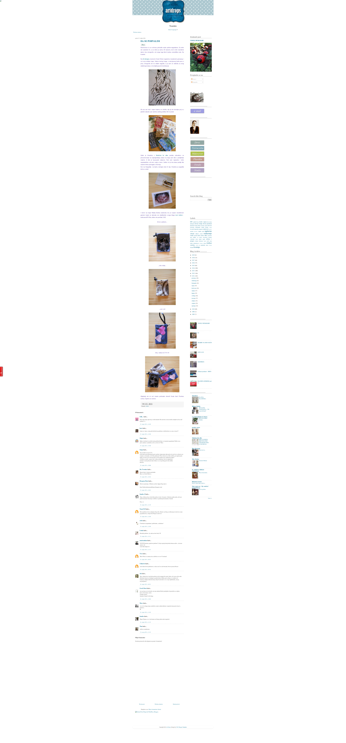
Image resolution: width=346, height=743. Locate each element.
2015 (193, 265)
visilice (209, 243)
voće (197, 245)
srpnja (193, 291)
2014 (193, 268)
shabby (202, 235)
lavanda (192, 229)
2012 (193, 273)
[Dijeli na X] (148, 404)
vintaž (204, 243)
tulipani (196, 241)
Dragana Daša (144, 481)
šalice (207, 245)
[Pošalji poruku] (142, 404)
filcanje (196, 225)
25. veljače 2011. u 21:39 (145, 505)
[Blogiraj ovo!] (146, 404)
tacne (197, 239)
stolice (200, 237)
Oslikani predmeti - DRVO (204, 371)
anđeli (194, 222)
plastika (195, 235)
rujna (193, 285)
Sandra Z (142, 494)
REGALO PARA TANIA (203, 419)
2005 (193, 314)
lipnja (193, 293)
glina (206, 225)
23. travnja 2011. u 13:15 (145, 632)
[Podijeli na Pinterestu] (152, 404)
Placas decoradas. (203, 472)
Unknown (142, 564)
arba (141, 520)
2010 (193, 309)
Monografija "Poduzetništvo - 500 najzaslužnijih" (204, 409)
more (199, 231)
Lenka (141, 530)
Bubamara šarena (197, 482)
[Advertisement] (148, 690)
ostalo (147, 406)
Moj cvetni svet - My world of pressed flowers (200, 487)
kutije (206, 227)
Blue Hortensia (196, 448)
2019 (193, 255)
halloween (210, 225)
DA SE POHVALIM (150, 41)
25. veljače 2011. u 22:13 (145, 549)
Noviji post (142, 704)
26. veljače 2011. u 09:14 (145, 569)
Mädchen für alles (197, 438)
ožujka (193, 301)
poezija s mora (196, 427)
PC (198, 333)
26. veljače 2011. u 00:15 (145, 559)
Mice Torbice (195, 459)
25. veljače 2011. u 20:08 (145, 465)
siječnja (194, 306)
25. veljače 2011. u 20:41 (145, 490)
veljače (194, 303)
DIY (191, 222)
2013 (193, 271)
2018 (193, 257)
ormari (201, 233)
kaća (141, 428)
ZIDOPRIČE (201, 362)
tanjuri (200, 239)
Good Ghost (143, 588)
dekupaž (192, 223)
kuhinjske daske (199, 227)
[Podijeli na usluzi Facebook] (150, 404)
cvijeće (205, 222)
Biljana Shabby (196, 406)
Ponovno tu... (202, 450)
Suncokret (195, 396)
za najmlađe (202, 245)
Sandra (142, 616)
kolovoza (194, 288)
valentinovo (196, 243)
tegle (204, 239)
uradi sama (209, 241)
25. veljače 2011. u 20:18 (145, 477)
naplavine (208, 231)
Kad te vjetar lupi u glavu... (198, 483)
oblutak (192, 233)
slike (205, 235)
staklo (194, 237)
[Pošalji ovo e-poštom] (145, 404)
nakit (203, 231)
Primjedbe (195, 82)
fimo (199, 225)
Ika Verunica (144, 469)
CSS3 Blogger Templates (181, 727)
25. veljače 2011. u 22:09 (145, 526)
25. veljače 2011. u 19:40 (145, 434)
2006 (193, 311)
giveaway (203, 225)
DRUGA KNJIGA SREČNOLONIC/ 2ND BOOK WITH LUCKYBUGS (204, 442)
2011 (193, 276)
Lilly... (141, 417)
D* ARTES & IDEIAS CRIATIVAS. (198, 470)
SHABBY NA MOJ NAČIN (205, 342)
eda (141, 573)
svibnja (194, 296)
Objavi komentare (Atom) (154, 709)
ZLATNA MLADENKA (202, 398)
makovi (210, 229)
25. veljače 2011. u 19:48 (145, 445)
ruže (199, 235)
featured (192, 225)
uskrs (191, 243)
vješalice (192, 245)
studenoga (194, 280)
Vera (141, 554)
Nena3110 (143, 509)
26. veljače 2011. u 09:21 (145, 584)
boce (198, 222)
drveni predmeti (207, 223)
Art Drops (168, 727)
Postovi (194, 79)
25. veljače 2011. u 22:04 (145, 516)
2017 (193, 260)
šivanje (210, 245)
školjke (191, 247)
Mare (141, 603)
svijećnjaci (192, 239)
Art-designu (145, 59)
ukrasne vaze (202, 241)
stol (197, 237)
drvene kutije (198, 223)
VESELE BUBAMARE (197, 40)
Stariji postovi (176, 704)
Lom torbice (179, 215)
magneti (201, 229)
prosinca (194, 278)
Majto (141, 438)
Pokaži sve (210, 498)
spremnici (210, 235)
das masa (209, 222)
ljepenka (196, 229)
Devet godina (202, 489)
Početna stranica (137, 32)
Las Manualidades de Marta (199, 417)
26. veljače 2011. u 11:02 (145, 612)
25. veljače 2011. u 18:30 (145, 424)
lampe (210, 227)
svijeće (210, 237)
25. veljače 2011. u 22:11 (145, 536)
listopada (194, 283)
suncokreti (205, 237)
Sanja (141, 450)
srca (191, 237)
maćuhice (196, 231)
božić (200, 222)
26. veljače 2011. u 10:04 (145, 599)
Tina (141, 626)
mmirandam (143, 540)
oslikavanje (208, 233)
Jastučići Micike (203, 460)
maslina (191, 231)
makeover (206, 229)
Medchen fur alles (162, 155)
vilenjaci (201, 243)
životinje (196, 247)
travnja (194, 298)
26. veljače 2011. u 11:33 (145, 622)
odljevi (197, 233)
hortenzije (192, 227)
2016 (193, 263)
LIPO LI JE (201, 352)
